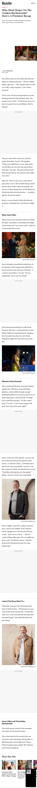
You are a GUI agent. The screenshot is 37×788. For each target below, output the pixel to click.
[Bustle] (7, 3)
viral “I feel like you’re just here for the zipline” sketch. (18, 472)
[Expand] (27, 770)
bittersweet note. (16, 81)
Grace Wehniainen (8, 71)
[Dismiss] (33, 770)
